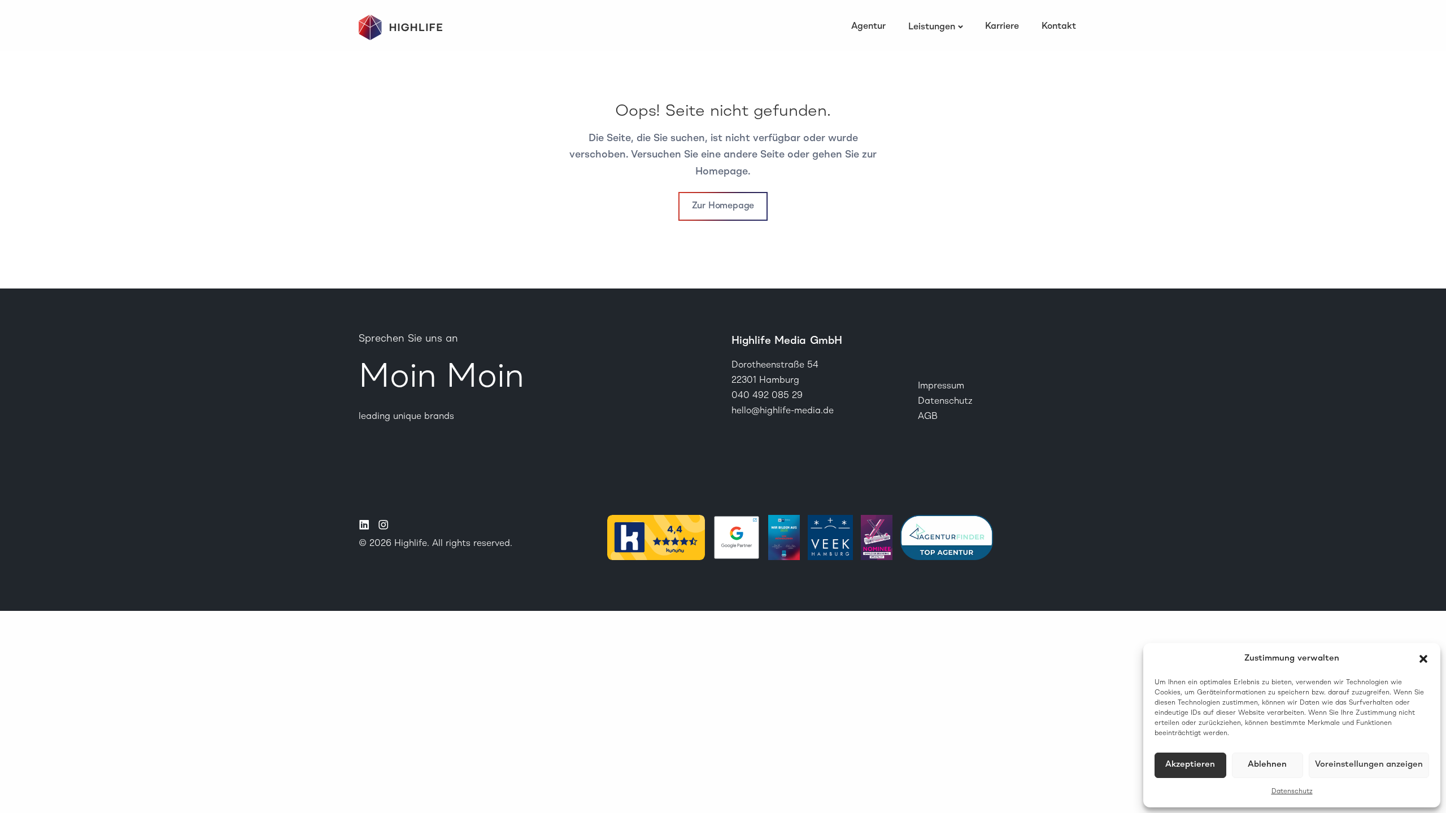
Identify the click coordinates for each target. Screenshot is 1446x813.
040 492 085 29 (767, 395)
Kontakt (1059, 26)
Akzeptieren (1190, 764)
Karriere (1002, 26)
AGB (928, 416)
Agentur (868, 26)
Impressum (941, 386)
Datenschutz (1292, 791)
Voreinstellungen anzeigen (1369, 764)
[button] (1423, 659)
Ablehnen (1267, 764)
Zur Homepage (723, 206)
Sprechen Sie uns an (408, 339)
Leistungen (931, 27)
